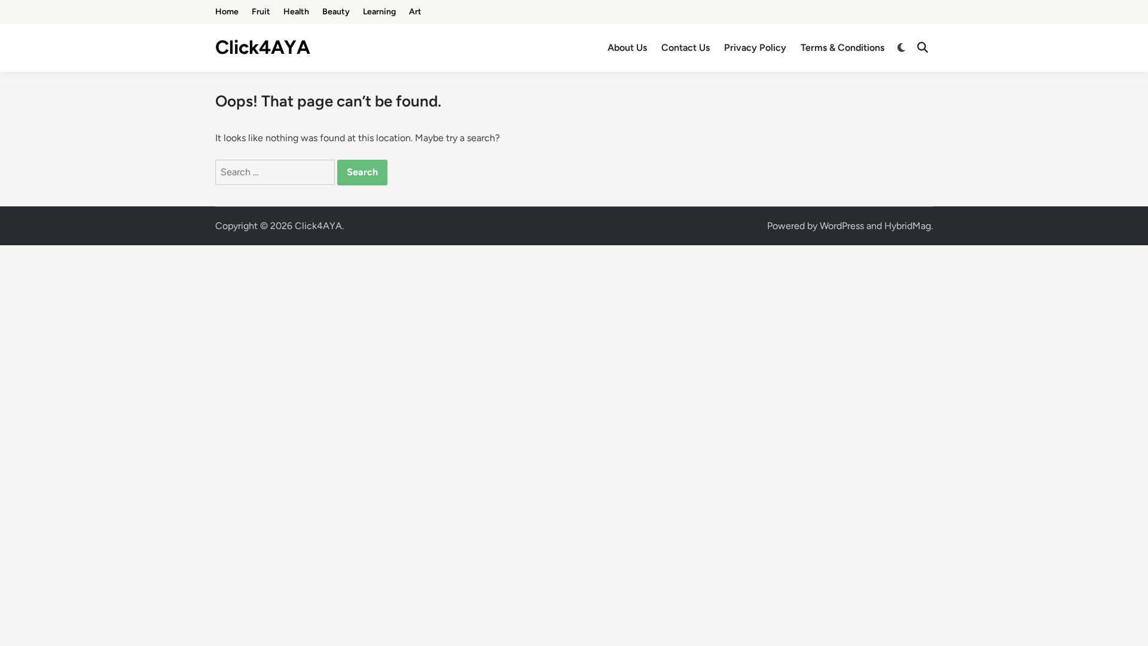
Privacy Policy (755, 47)
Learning (379, 12)
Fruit (261, 12)
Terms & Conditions (842, 47)
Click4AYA (262, 47)
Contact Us (685, 47)
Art (415, 12)
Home (227, 12)
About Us (627, 47)
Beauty (336, 12)
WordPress (842, 225)
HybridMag (907, 225)
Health (296, 12)
